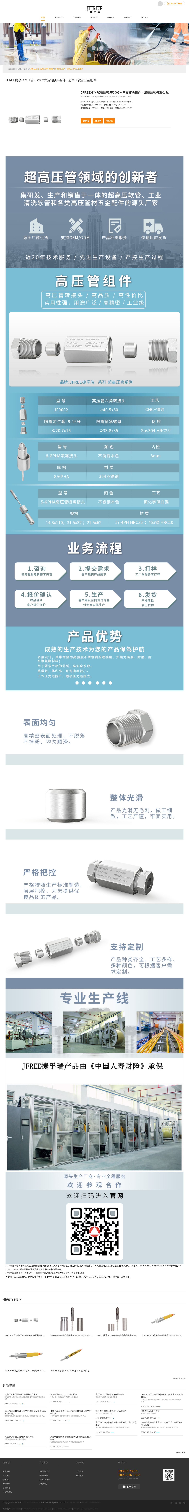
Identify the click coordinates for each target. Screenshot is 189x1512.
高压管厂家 (77, 1509)
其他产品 (43, 1484)
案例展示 (110, 17)
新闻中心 (80, 1462)
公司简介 (7, 1462)
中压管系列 (43, 1475)
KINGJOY (68, 1509)
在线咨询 (131, 1486)
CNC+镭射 (107, 108)
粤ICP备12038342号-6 (90, 1502)
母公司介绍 (7, 1492)
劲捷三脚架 (16, 1509)
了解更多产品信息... (179, 1379)
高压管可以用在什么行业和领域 (110, 1394)
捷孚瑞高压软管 (90, 1509)
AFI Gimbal (57, 1509)
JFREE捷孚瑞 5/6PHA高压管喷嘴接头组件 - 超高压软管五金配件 (126, 1335)
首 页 (43, 17)
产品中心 (77, 17)
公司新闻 (79, 1471)
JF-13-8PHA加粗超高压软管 (155, 1335)
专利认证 (6, 1484)
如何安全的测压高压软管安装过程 (111, 1411)
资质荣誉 (6, 1488)
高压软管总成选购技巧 (151, 1411)
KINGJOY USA (28, 1509)
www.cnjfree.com (72, 1502)
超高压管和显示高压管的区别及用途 (21, 1394)
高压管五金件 (44, 1479)
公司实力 (6, 1479)
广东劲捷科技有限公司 (31, 1502)
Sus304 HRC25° (123, 108)
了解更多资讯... (181, 1452)
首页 (19, 69)
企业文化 (6, 1475)
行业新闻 (79, 1475)
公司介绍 (6, 1471)
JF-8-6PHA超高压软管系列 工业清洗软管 (23, 1371)
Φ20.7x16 (115, 105)
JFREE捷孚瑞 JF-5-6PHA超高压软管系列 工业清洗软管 (76, 1371)
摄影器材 (48, 1509)
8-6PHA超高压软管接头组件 (64, 1335)
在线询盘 (86, 121)
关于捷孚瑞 (59, 17)
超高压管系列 (44, 1471)
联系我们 (127, 17)
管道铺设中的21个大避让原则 (63, 1394)
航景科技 (39, 1509)
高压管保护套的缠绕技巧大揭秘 (19, 1437)
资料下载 (97, 121)
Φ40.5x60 (91, 105)
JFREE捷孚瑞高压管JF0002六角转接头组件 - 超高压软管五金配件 (56, 69)
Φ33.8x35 (89, 108)
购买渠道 (144, 17)
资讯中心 (93, 17)
